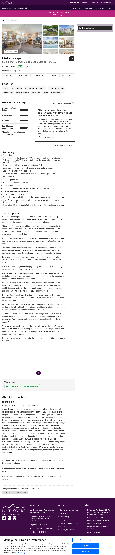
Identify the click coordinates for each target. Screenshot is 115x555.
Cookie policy (64, 517)
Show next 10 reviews (63, 145)
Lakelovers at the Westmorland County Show (98, 528)
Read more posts (93, 532)
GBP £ (94, 2)
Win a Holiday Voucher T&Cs (97, 523)
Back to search (11, 20)
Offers (109, 8)
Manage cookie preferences (70, 520)
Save (71, 58)
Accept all (85, 551)
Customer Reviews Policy (69, 523)
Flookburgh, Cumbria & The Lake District (30, 62)
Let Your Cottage (74, 2)
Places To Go (76, 8)
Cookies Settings (86, 540)
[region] (57, 545)
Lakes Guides (100, 8)
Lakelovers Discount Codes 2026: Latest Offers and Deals (98, 519)
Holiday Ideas (88, 8)
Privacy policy (64, 513)
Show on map (67, 75)
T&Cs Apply (57, 15)
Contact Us (85, 2)
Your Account (106, 2)
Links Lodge (11, 58)
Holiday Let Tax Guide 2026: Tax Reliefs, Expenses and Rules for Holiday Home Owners (98, 512)
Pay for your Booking (67, 530)
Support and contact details (69, 510)
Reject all (85, 546)
